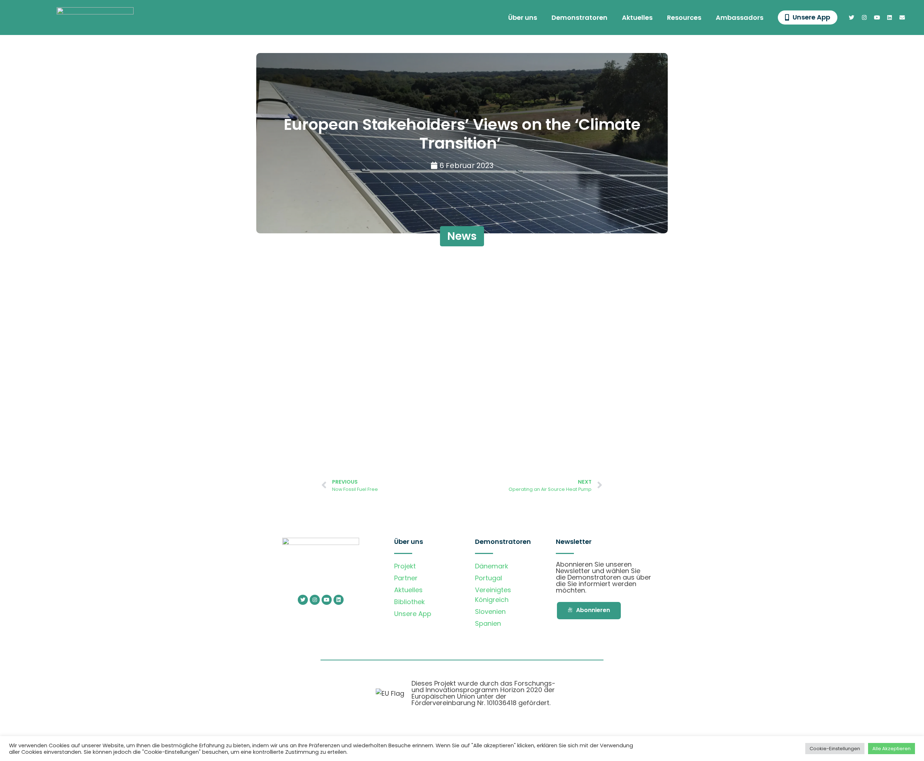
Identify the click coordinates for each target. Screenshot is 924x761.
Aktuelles (637, 17)
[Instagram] (864, 17)
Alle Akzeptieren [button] (891, 748)
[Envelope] (902, 17)
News (462, 236)
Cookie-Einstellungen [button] (835, 748)
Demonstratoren (579, 17)
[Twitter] (851, 17)
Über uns (522, 17)
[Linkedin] (889, 17)
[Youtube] (877, 17)
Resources (684, 17)
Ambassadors (739, 17)
